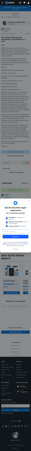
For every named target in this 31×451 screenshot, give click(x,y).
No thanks (15, 249)
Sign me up (15, 236)
